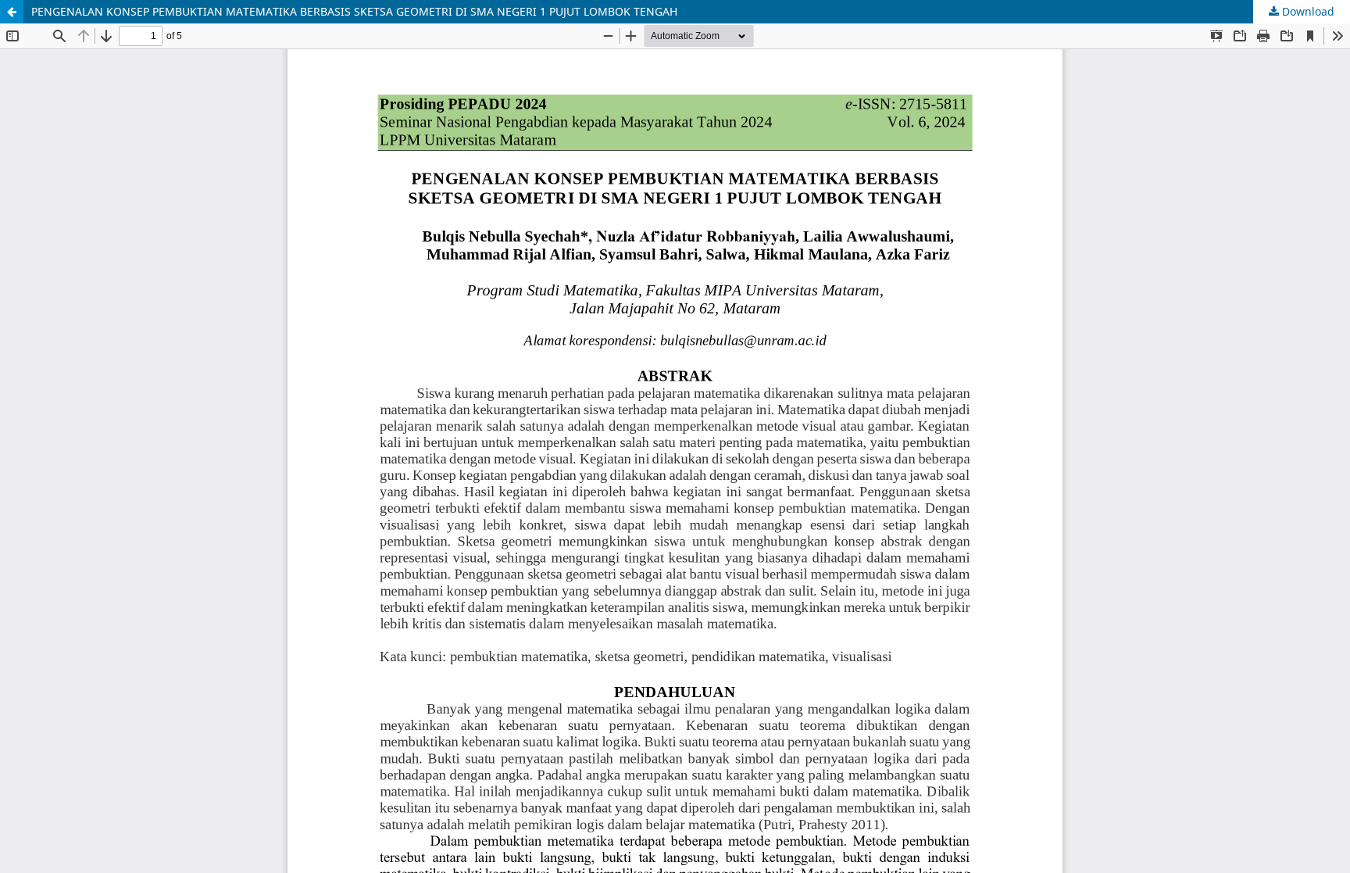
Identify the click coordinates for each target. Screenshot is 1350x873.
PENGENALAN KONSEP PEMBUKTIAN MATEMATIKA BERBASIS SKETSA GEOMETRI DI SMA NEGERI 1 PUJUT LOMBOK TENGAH (354, 11)
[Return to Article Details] (11, 11)
